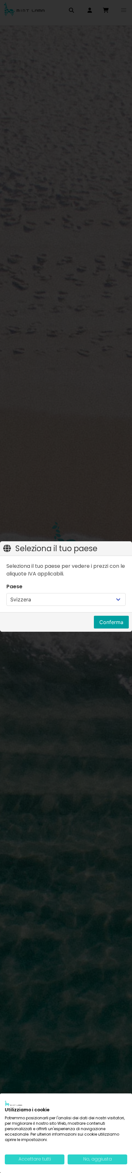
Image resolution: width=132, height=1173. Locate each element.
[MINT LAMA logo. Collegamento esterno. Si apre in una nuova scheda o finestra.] (13, 1103)
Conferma (111, 622)
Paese (14, 586)
